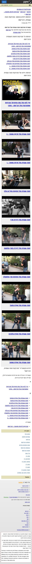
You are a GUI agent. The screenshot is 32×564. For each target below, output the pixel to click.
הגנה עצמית (17, 32)
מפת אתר (28, 495)
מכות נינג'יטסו (26, 450)
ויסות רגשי (26, 513)
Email (10, 497)
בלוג (28, 523)
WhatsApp (6, 497)
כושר (27, 517)
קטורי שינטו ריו (26, 470)
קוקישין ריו (27, 459)
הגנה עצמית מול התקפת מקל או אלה (18, 61)
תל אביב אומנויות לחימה (23, 491)
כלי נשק (27, 453)
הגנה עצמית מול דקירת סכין (21, 58)
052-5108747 (4, 5)
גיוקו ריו (28, 464)
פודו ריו (28, 456)
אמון (28, 519)
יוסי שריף (24, 23)
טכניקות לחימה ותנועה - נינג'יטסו (18, 426)
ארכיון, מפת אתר (25, 521)
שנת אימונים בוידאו (24, 445)
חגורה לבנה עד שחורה (23, 473)
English (27, 525)
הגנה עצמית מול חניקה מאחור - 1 (19, 66)
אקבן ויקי (27, 434)
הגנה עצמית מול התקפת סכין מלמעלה (18, 63)
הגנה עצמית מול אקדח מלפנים (20, 54)
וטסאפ (10, 5)
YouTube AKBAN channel (23, 530)
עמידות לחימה (26, 437)
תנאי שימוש (27, 502)
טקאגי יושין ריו (26, 462)
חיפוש (4, 2)
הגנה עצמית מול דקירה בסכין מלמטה (18, 56)
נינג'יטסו (22, 12)
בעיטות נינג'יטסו (25, 448)
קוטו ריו (28, 467)
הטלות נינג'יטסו (25, 442)
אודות (27, 515)
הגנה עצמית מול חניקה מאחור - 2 (19, 68)
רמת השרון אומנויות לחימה (23, 489)
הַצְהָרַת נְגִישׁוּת (25, 486)
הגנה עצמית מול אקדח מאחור (21, 49)
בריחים (28, 439)
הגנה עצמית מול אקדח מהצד (21, 51)
